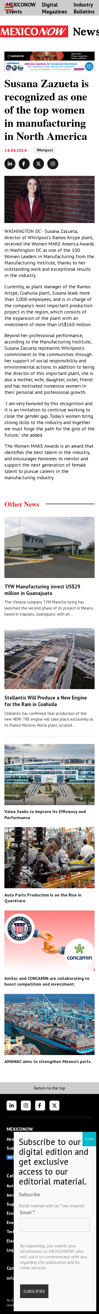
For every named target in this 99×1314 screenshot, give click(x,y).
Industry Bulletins (84, 8)
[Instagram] (26, 1105)
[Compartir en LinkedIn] (9, 163)
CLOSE (89, 1139)
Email (27, 1212)
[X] (54, 1105)
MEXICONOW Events (20, 8)
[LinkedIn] (11, 1105)
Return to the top (49, 1088)
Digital (54, 8)
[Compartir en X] (38, 163)
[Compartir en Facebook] (24, 163)
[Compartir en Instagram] (52, 163)
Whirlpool (45, 150)
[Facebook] (40, 1105)
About (12, 1139)
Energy (13, 1222)
